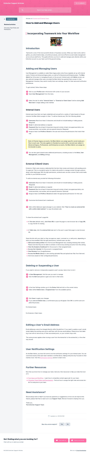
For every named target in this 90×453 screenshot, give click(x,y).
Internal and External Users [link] (41, 18)
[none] (14, 3)
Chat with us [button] (62, 440)
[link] (10, 19)
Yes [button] (62, 424)
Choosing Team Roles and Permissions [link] (11, 28)
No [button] (68, 424)
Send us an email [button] (79, 440)
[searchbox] (45, 10)
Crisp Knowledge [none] (81, 450)
